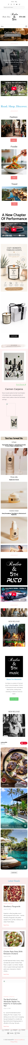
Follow (24, 743)
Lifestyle (11, 996)
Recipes (11, 903)
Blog (16, 1)
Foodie (5, 903)
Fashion (6, 996)
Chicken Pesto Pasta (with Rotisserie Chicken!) (13, 952)
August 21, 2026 (7, 956)
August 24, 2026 (7, 909)
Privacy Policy (14, 1042)
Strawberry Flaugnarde (12, 906)
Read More (6, 925)
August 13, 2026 (7, 1008)
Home (12, 1)
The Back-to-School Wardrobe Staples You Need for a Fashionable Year (12, 1002)
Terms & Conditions (19, 1040)
